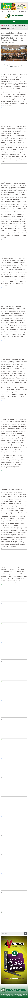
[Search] (25, 933)
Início (2, 25)
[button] (14, 22)
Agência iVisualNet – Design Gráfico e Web (15, 995)
